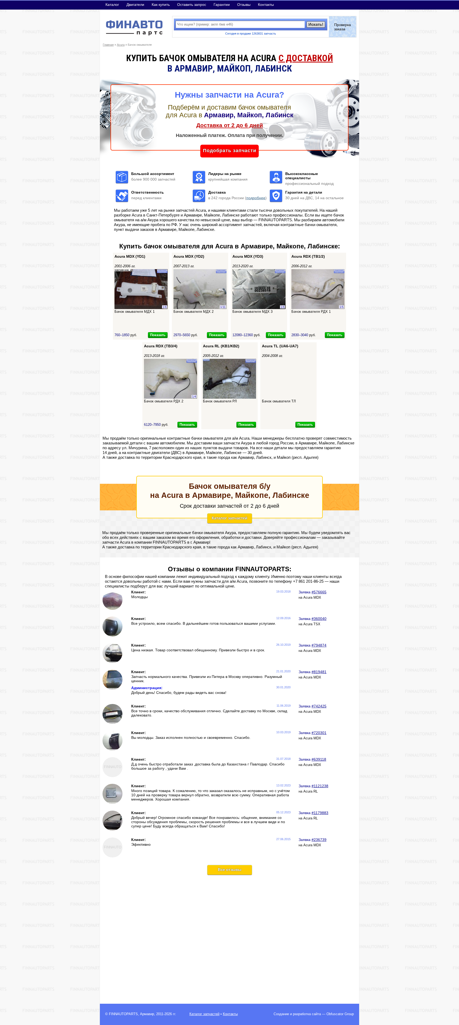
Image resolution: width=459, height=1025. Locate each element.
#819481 (319, 672)
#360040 (319, 618)
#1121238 (320, 786)
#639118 (319, 759)
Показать (157, 335)
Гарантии (222, 4)
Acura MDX (312, 597)
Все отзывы (229, 869)
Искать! (315, 24)
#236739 (319, 840)
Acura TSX (311, 624)
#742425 (319, 706)
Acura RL (310, 791)
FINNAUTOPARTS (123, 1014)
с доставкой (305, 58)
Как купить (161, 4)
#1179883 (320, 813)
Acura (121, 44)
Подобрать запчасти (229, 150)
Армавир (147, 1014)
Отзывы (243, 4)
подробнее (255, 198)
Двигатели (135, 4)
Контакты (266, 4)
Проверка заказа (342, 27)
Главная (108, 44)
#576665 (319, 592)
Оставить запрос (191, 4)
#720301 (319, 733)
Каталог (112, 4)
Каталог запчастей (229, 518)
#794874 (319, 645)
